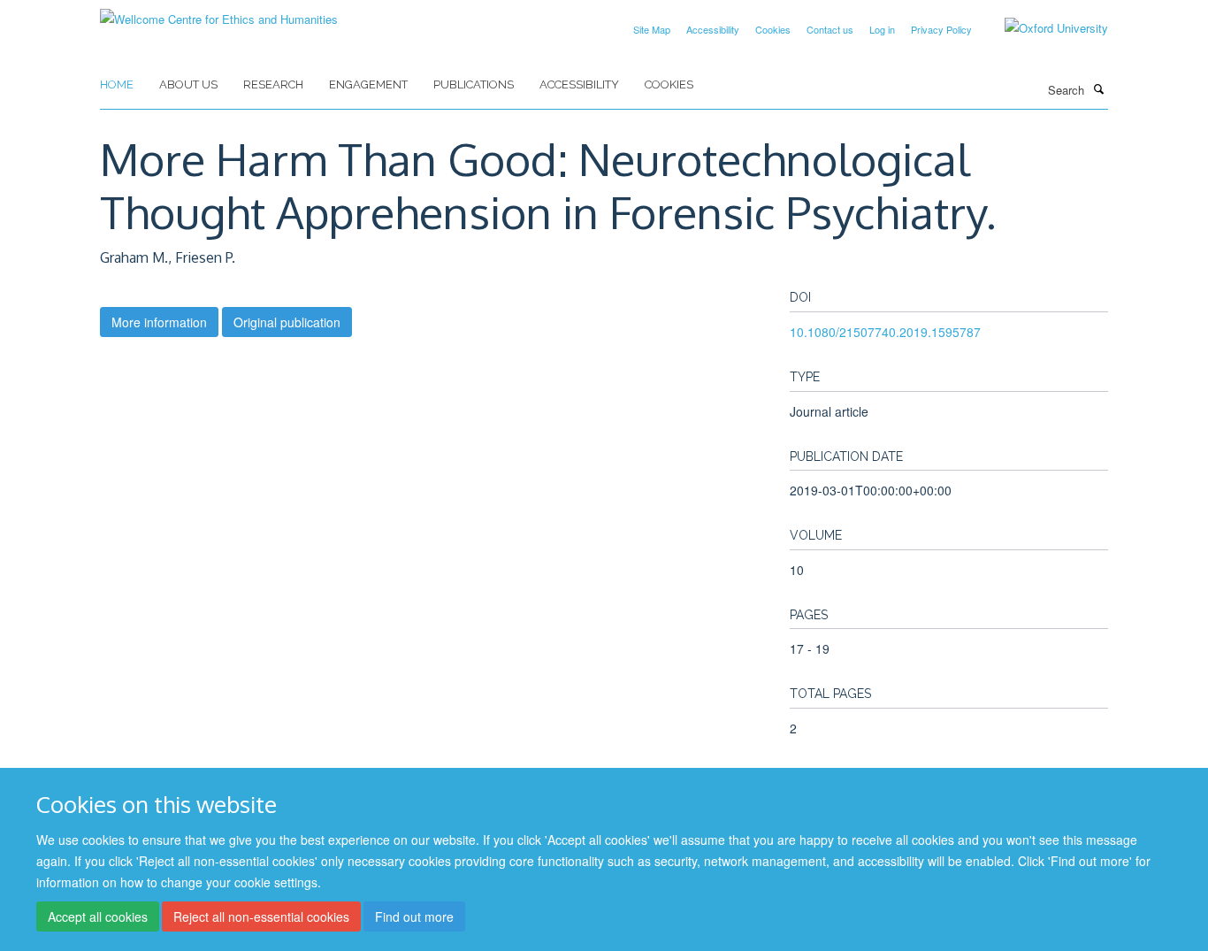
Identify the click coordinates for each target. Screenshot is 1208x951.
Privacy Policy (941, 29)
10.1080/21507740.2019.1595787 (885, 332)
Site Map (651, 29)
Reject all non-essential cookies (261, 916)
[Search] (1098, 88)
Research (273, 84)
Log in (882, 29)
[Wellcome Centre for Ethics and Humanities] (219, 12)
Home (117, 84)
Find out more (414, 916)
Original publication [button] (286, 322)
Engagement (368, 84)
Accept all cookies (98, 916)
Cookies (773, 29)
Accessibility (712, 29)
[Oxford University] (1043, 28)
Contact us (830, 29)
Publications (473, 84)
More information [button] (159, 322)
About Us (188, 84)
